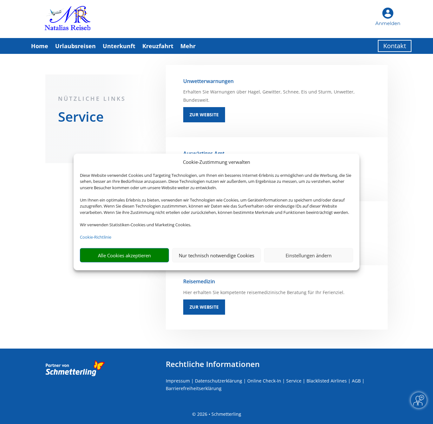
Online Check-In (264, 381)
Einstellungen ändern (309, 255)
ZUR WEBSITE (204, 115)
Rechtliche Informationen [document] (213, 364)
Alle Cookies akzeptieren (124, 255)
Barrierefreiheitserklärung (194, 388)
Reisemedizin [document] (199, 281)
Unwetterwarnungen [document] (208, 81)
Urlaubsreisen (75, 46)
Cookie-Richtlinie (95, 237)
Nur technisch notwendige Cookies (216, 255)
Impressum (178, 381)
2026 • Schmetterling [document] (218, 414)
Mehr (188, 46)
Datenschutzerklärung (218, 381)
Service (293, 381)
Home (39, 46)
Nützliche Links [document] (92, 98)
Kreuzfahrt (157, 46)
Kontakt (394, 46)
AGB (356, 381)
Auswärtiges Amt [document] (203, 153)
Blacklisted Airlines (327, 381)
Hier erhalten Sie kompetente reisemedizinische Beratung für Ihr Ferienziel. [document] (264, 292)
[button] (277, 101)
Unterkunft (119, 46)
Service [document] (81, 117)
